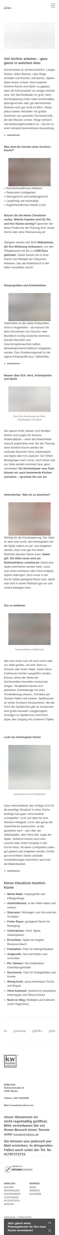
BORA (33, 1187)
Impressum (10, 1217)
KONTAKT (9, 1204)
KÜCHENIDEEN (12, 1194)
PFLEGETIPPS (12, 1200)
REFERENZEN (11, 1190)
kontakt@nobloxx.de (21, 1105)
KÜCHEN (8, 1187)
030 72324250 (21, 1098)
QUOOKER (35, 1194)
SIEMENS (35, 1190)
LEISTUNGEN (11, 1197)
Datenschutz (25, 1217)
